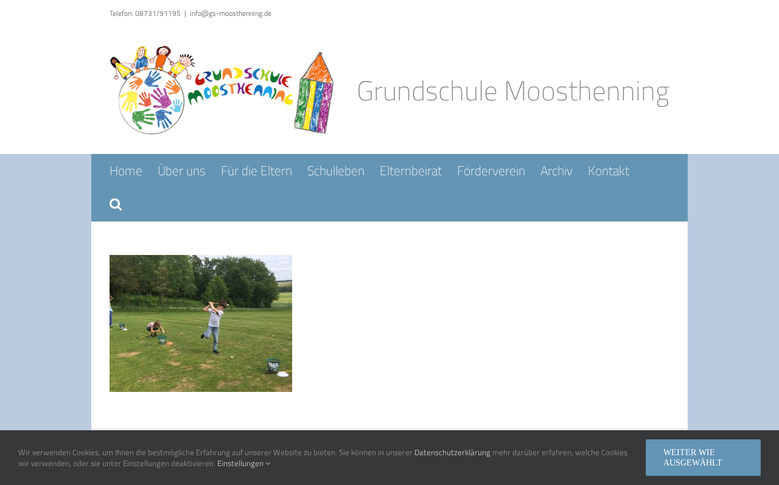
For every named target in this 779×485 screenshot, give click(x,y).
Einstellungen (241, 463)
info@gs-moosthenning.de (230, 13)
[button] (116, 204)
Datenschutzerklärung (452, 452)
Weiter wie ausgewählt (692, 457)
